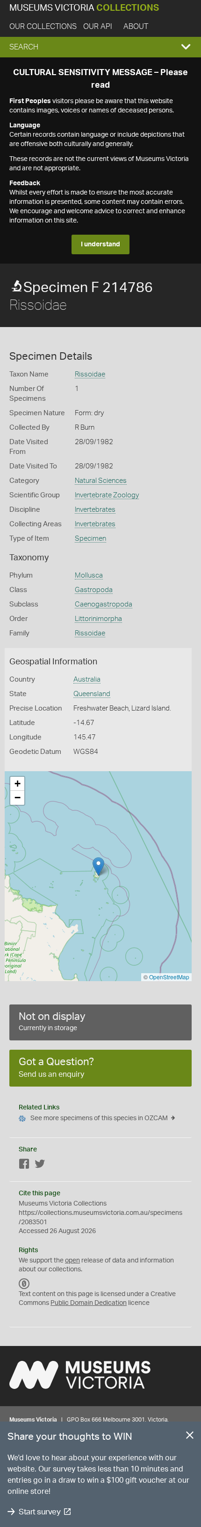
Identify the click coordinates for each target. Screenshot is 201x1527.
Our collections (43, 26)
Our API (97, 26)
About (135, 26)
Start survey (39, 1512)
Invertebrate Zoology (107, 495)
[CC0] (24, 1284)
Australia (86, 679)
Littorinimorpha (98, 618)
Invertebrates (95, 509)
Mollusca (89, 575)
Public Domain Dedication (88, 1303)
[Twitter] (39, 1165)
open (72, 1260)
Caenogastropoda (103, 604)
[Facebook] (24, 1165)
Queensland (91, 693)
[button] (100, 47)
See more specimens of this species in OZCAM (99, 1118)
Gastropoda (94, 589)
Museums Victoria (84, 8)
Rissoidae (90, 374)
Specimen (90, 538)
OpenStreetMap (169, 977)
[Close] (190, 1437)
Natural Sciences (101, 480)
